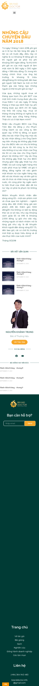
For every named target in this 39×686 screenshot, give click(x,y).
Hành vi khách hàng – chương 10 (24, 273)
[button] (14, 12)
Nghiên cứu (19, 648)
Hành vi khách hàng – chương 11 (24, 260)
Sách (19, 644)
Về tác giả (19, 636)
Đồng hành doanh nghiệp (19, 651)
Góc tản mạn (19, 655)
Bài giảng (19, 640)
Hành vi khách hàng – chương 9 (24, 287)
